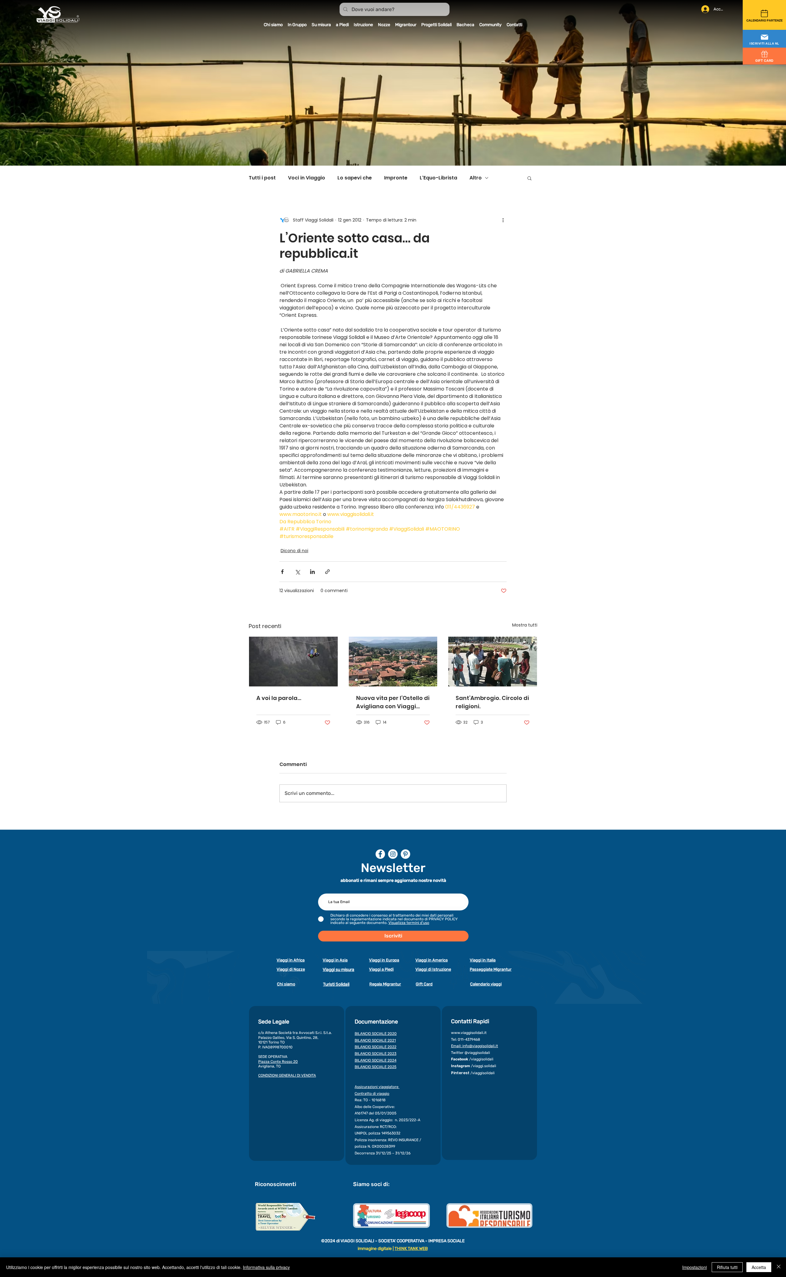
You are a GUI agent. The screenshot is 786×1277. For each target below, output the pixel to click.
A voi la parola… (278, 698)
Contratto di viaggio (372, 1093)
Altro (475, 178)
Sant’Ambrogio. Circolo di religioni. (492, 702)
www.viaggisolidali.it (469, 1033)
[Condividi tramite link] (327, 572)
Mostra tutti (524, 625)
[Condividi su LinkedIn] (312, 572)
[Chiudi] (778, 1267)
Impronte (395, 178)
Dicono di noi (294, 551)
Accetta (759, 1267)
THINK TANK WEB (411, 1248)
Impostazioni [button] (694, 1267)
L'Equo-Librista (438, 178)
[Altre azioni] (503, 220)
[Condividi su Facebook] (282, 572)
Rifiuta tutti (727, 1267)
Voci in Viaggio (306, 178)
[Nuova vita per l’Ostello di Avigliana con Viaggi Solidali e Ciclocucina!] (393, 661)
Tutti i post (262, 178)
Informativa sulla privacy (266, 1267)
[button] (764, 39)
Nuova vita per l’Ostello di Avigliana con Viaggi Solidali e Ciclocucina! (393, 702)
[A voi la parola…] (293, 661)
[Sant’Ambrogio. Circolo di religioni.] (492, 661)
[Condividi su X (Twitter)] (297, 572)
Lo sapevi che (354, 178)
